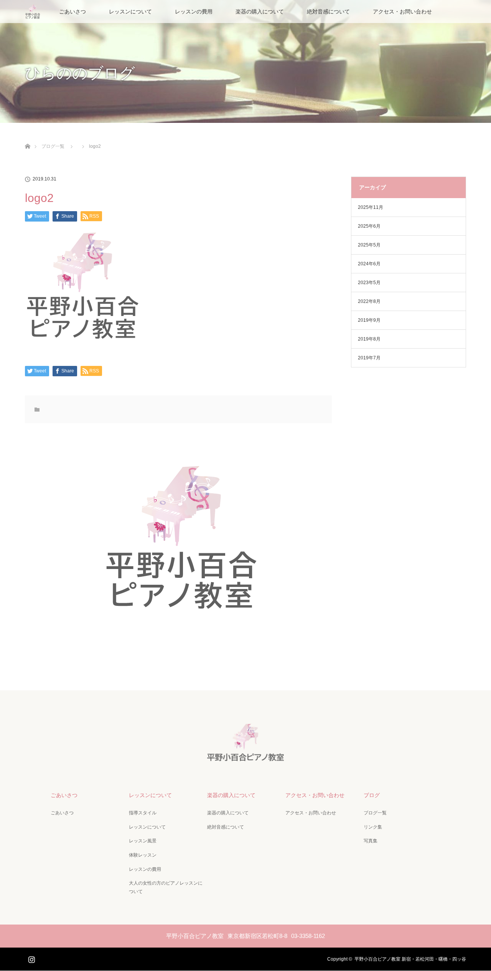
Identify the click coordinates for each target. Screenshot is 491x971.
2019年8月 (369, 339)
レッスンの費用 (194, 11)
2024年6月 (369, 263)
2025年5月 (369, 245)
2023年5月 (369, 282)
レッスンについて (130, 11)
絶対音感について (328, 11)
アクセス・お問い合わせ (402, 11)
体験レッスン (143, 855)
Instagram (30, 958)
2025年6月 (369, 226)
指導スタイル (143, 813)
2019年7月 (369, 358)
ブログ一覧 (375, 813)
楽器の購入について (260, 11)
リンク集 (373, 827)
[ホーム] (27, 137)
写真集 (370, 841)
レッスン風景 (143, 841)
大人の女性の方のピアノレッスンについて (166, 887)
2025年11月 (370, 207)
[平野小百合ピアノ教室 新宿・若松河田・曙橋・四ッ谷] (245, 756)
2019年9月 (369, 320)
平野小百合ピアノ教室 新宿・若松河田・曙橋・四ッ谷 (410, 959)
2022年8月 (369, 301)
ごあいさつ (72, 11)
